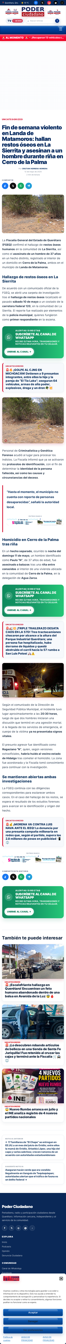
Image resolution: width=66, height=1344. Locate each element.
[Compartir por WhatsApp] (21, 186)
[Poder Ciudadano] (33, 11)
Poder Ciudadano (17, 1207)
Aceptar (33, 1312)
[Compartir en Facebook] (5, 186)
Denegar (33, 1321)
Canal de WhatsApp (11, 1268)
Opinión (6, 1251)
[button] (61, 1278)
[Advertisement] (33, 75)
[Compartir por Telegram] (28, 186)
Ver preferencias (33, 1330)
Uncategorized (12, 119)
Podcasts (6, 1246)
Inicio (4, 1242)
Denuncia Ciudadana (12, 1255)
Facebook (7, 1272)
